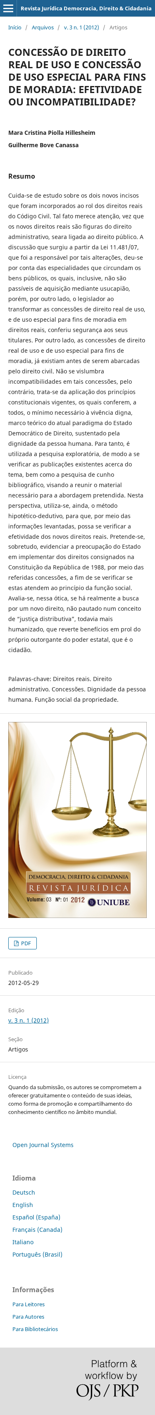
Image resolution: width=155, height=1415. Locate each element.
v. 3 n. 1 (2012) (81, 27)
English (22, 1205)
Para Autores (28, 1316)
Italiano (22, 1242)
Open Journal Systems (43, 1145)
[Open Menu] (8, 8)
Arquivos (43, 27)
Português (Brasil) (37, 1254)
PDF (25, 943)
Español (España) (36, 1217)
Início (14, 27)
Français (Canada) (37, 1229)
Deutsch (23, 1192)
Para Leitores (28, 1304)
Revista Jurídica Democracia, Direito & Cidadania (86, 8)
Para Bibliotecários (35, 1329)
